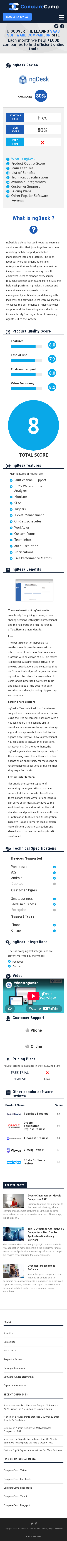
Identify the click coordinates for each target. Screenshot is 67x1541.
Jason (6, 1439)
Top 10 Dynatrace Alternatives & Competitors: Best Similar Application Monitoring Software (46, 1234)
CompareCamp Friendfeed (18, 1487)
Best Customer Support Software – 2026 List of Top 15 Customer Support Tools (31, 1407)
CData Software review (35, 1162)
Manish (7, 1416)
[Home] (33, 6)
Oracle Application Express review (34, 1126)
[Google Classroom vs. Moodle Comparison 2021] (13, 1201)
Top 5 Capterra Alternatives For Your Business (37, 1450)
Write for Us (10, 1350)
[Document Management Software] (13, 1271)
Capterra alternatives (15, 1385)
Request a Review (13, 1359)
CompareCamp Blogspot (17, 1505)
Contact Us (9, 1341)
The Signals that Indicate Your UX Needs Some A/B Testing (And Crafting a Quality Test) (30, 1440)
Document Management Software (41, 1267)
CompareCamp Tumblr (16, 1496)
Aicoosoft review (36, 1138)
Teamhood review (36, 1113)
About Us (8, 1333)
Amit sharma (10, 1405)
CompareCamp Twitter (16, 1470)
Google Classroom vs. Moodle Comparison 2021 (44, 1197)
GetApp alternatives (14, 1368)
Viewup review (34, 1150)
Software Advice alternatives (19, 1376)
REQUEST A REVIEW (17, 16)
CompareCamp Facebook (17, 1479)
